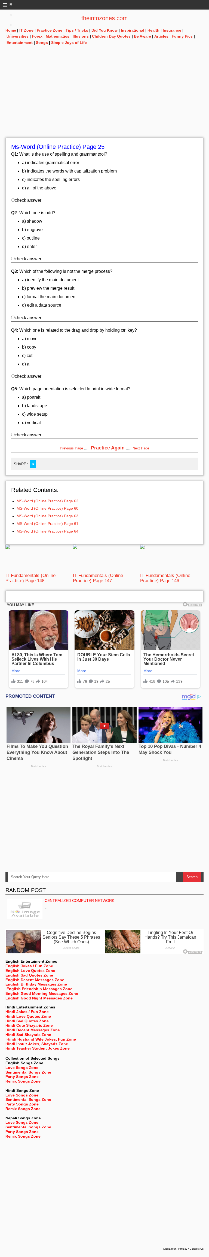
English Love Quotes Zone (30, 970)
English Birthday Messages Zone (36, 984)
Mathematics (57, 36)
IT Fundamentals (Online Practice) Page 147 (98, 578)
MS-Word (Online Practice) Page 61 (47, 523)
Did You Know (104, 30)
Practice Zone (49, 30)
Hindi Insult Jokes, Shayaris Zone (36, 1044)
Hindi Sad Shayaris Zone (28, 1034)
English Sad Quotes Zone (29, 975)
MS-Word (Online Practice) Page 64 (47, 531)
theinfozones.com (104, 18)
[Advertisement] (104, 99)
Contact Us (197, 1248)
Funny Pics (182, 36)
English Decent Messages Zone (34, 980)
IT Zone (26, 30)
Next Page (141, 448)
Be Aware (142, 36)
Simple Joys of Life (69, 42)
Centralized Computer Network (79, 900)
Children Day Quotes (111, 36)
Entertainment (20, 42)
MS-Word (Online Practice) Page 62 (47, 501)
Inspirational (132, 30)
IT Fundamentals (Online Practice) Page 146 (165, 578)
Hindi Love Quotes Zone (28, 1016)
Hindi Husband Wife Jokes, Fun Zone (41, 1039)
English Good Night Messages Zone (39, 998)
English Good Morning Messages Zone (41, 993)
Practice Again (108, 448)
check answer (28, 200)
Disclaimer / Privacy (175, 1248)
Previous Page (71, 448)
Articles (161, 36)
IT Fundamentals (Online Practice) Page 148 (30, 578)
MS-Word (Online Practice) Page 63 (47, 516)
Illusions (81, 36)
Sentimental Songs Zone (28, 1072)
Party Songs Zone (22, 1076)
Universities (18, 36)
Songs (42, 42)
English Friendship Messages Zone (39, 989)
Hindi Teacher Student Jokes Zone (37, 1048)
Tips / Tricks (77, 30)
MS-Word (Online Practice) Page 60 (47, 508)
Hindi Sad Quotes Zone (27, 1021)
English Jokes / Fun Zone (29, 966)
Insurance (172, 30)
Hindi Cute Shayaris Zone (29, 1025)
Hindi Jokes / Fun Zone (27, 1012)
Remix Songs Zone (23, 1081)
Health (153, 30)
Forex (37, 36)
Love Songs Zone (21, 1067)
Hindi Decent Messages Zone (32, 1030)
